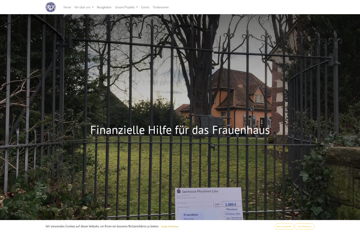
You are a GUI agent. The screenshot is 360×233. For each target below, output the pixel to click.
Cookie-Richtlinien (170, 226)
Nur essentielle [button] (284, 226)
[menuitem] (67, 7)
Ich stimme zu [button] (304, 226)
